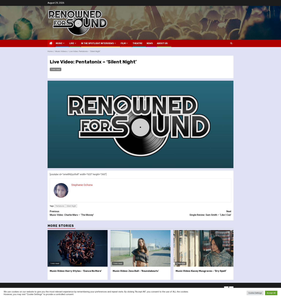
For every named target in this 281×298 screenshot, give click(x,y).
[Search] (231, 43)
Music (59, 43)
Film (123, 43)
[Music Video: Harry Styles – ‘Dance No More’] (78, 248)
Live (71, 43)
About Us (162, 43)
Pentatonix (59, 206)
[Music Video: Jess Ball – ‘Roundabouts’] (140, 248)
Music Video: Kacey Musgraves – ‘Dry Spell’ (201, 271)
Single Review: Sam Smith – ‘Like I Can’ (210, 213)
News (150, 43)
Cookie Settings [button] (255, 293)
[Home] (51, 43)
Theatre (137, 43)
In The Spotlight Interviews (97, 43)
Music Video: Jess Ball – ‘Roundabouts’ (136, 271)
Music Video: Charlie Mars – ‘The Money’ (72, 213)
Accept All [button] (271, 293)
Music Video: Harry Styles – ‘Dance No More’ (76, 271)
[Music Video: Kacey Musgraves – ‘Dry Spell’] (203, 248)
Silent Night (71, 206)
